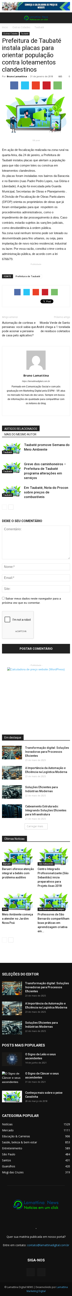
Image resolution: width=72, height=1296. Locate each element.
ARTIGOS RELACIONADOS (20, 428)
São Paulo (8, 1154)
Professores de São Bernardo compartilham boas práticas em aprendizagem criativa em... (53, 923)
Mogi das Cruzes (13, 1172)
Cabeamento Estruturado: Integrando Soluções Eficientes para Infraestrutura (45, 810)
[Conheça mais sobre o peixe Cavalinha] (12, 1096)
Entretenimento (12, 1148)
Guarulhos (8, 1166)
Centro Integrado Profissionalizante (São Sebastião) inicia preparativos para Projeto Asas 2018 (53, 877)
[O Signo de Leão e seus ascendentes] (12, 1059)
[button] (66, 17)
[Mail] (36, 410)
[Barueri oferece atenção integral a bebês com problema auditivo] (18, 856)
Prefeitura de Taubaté (28, 276)
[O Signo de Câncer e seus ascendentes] (12, 1078)
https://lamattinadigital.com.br (36, 381)
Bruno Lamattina (17, 76)
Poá (5, 909)
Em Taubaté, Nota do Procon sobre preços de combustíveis (46, 492)
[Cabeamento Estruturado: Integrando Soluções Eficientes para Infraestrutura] (12, 811)
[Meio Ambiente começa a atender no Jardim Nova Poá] (18, 901)
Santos (6, 1160)
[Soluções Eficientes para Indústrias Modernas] (12, 792)
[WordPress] (41, 1272)
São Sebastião (46, 863)
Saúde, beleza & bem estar (19, 1142)
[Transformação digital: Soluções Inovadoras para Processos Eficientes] (12, 753)
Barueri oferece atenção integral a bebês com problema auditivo (18, 873)
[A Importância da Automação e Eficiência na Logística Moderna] (12, 773)
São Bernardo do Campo (51, 909)
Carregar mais (35, 826)
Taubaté (39, 27)
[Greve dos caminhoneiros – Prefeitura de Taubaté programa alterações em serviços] (12, 467)
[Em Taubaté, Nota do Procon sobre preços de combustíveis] (12, 491)
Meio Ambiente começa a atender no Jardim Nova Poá (17, 918)
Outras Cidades (21, 27)
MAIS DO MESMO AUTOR (20, 434)
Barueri (7, 863)
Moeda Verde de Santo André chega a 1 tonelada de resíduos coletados (53, 327)
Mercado (8, 1130)
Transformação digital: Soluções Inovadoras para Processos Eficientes (47, 751)
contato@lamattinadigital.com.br (48, 1245)
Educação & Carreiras (16, 1136)
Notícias (7, 1124)
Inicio (5, 27)
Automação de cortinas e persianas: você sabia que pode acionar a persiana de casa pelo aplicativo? (19, 329)
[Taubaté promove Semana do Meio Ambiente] (12, 448)
